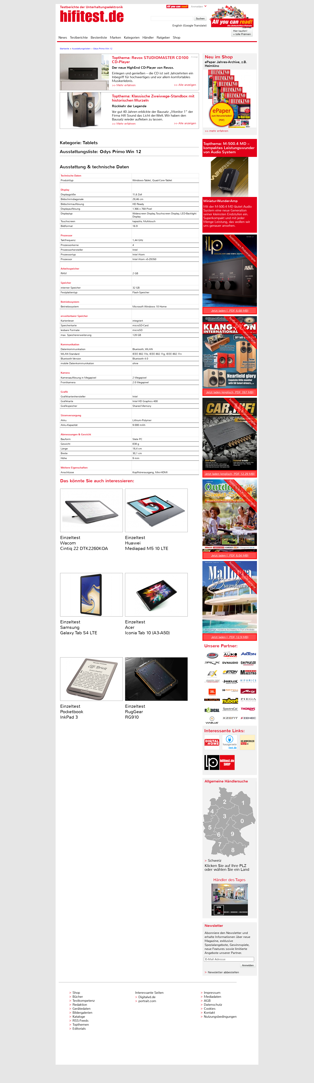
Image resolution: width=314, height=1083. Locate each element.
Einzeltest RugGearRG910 (135, 711)
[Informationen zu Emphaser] (248, 664)
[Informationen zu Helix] (230, 683)
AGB (207, 1000)
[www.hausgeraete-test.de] (229, 753)
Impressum (212, 992)
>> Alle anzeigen (185, 85)
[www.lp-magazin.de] (212, 773)
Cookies (210, 1008)
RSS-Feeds (80, 1020)
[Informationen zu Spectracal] (230, 710)
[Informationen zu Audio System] (230, 655)
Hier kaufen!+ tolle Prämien (242, 32)
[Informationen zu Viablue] (212, 720)
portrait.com (147, 1001)
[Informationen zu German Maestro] (248, 673)
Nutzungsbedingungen (220, 1016)
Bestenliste (99, 37)
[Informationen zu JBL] (212, 692)
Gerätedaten (81, 1008)
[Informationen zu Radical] (212, 710)
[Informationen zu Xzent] (230, 720)
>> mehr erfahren (216, 131)
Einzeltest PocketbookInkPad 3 (71, 711)
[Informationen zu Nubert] (230, 701)
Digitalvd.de (147, 997)
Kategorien (132, 37)
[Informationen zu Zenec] (248, 720)
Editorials (79, 1028)
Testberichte (79, 37)
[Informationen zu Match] (230, 692)
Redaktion (80, 1004)
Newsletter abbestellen (223, 972)
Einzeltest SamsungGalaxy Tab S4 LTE (78, 627)
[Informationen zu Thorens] (248, 710)
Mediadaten (212, 996)
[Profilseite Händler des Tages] (230, 914)
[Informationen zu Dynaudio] (230, 664)
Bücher (78, 996)
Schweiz (214, 860)
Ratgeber (163, 37)
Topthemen (81, 1024)
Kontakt (209, 1012)
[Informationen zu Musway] (212, 701)
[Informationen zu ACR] (212, 655)
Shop (176, 37)
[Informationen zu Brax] (212, 664)
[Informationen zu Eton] (230, 673)
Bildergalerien (82, 1012)
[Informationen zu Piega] (248, 701)
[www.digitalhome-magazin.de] (212, 753)
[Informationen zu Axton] (248, 655)
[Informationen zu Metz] (248, 692)
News (63, 37)
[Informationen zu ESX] (212, 673)
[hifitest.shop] (227, 773)
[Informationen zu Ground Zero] (212, 683)
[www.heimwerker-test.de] (247, 753)
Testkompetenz (84, 1000)
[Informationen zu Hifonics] (248, 683)
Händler (148, 37)
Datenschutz (213, 1004)
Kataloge (79, 1016)
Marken (115, 37)
